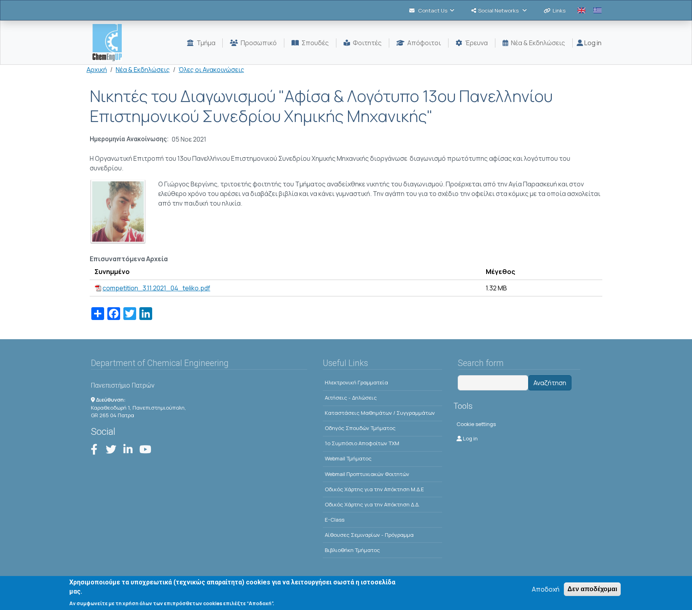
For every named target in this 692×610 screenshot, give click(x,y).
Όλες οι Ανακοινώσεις (211, 69)
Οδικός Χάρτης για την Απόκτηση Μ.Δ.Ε (374, 489)
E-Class (334, 519)
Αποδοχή (545, 589)
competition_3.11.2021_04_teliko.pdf (156, 288)
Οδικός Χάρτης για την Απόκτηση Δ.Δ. (372, 504)
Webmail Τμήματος (348, 458)
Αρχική (96, 69)
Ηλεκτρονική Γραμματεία (356, 382)
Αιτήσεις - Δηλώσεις (351, 397)
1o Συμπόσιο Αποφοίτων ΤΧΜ (362, 443)
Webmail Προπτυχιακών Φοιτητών (367, 474)
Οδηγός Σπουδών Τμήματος (360, 428)
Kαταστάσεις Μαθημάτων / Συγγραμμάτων (380, 412)
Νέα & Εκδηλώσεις (143, 69)
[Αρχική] (110, 42)
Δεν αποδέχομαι (592, 589)
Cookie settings (476, 424)
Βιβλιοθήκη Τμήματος (352, 550)
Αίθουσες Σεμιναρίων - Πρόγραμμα (369, 534)
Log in (592, 42)
